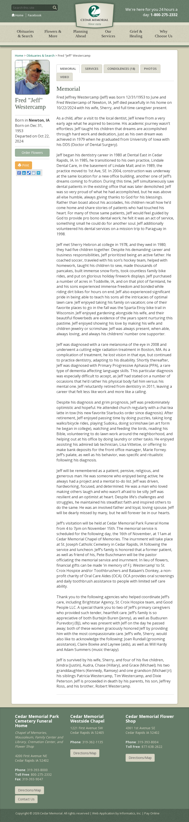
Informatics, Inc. (130, 813)
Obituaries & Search (25, 33)
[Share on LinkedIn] (24, 173)
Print (25, 165)
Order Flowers (32, 152)
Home (19, 15)
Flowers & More (52, 33)
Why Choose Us (163, 33)
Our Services (108, 33)
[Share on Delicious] (29, 173)
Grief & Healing (136, 33)
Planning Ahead (80, 33)
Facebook (34, 15)
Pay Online (151, 813)
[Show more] (39, 173)
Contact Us (26, 799)
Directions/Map (29, 790)
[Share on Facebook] (19, 173)
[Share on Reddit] (34, 173)
